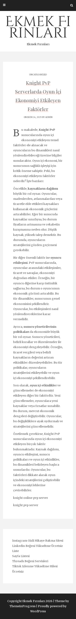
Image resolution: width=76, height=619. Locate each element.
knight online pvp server (30, 498)
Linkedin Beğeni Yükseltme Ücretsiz (37, 546)
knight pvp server (25, 505)
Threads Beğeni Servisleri (30, 561)
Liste (15, 551)
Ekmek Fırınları (38, 29)
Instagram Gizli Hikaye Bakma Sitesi (37, 540)
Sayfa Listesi (21, 556)
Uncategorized (38, 74)
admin (48, 117)
